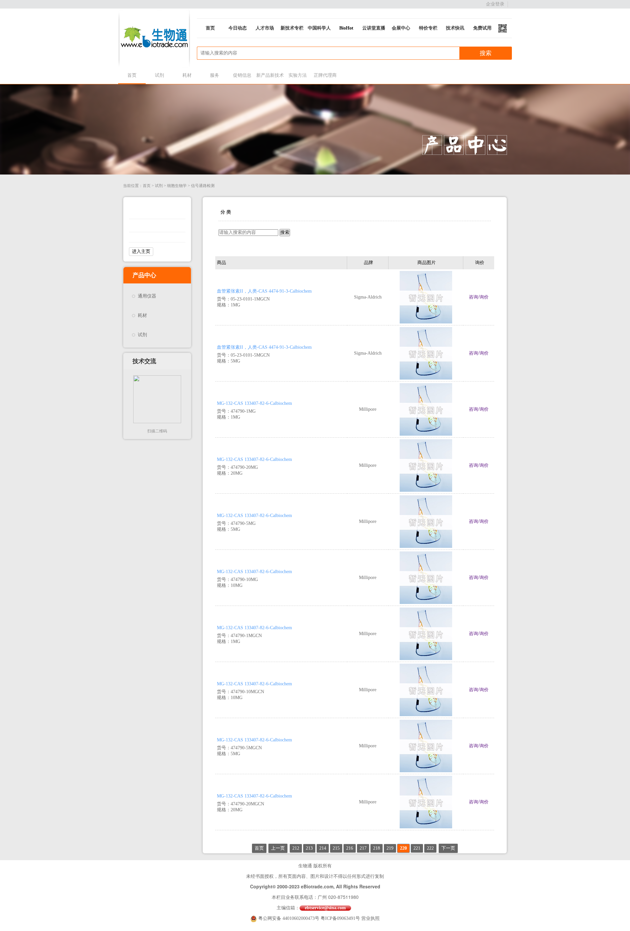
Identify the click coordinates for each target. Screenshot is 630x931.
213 (309, 848)
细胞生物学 (177, 185)
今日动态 (237, 28)
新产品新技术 (270, 75)
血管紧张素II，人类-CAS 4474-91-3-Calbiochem (264, 291)
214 (322, 848)
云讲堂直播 (373, 28)
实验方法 (297, 75)
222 (430, 848)
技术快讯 (455, 28)
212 (295, 848)
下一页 (448, 848)
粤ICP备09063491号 (340, 918)
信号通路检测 (203, 185)
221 (416, 848)
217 (363, 848)
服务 (214, 75)
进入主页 (141, 251)
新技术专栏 (292, 28)
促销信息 (242, 75)
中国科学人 (319, 28)
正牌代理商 (325, 75)
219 (390, 848)
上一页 (278, 848)
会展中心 (401, 28)
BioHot (346, 28)
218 (376, 848)
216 (349, 848)
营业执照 (370, 918)
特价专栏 (428, 28)
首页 (210, 28)
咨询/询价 (479, 297)
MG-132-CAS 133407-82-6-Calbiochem (254, 403)
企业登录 (495, 4)
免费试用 (482, 28)
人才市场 (265, 28)
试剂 (159, 75)
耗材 (187, 75)
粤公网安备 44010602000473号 (289, 918)
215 (336, 848)
